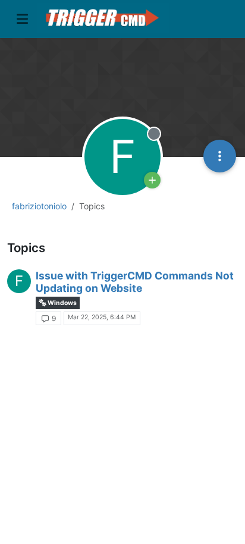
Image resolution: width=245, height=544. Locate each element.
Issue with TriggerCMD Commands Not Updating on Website (135, 281)
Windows (61, 303)
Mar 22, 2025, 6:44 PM (102, 317)
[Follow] (152, 180)
